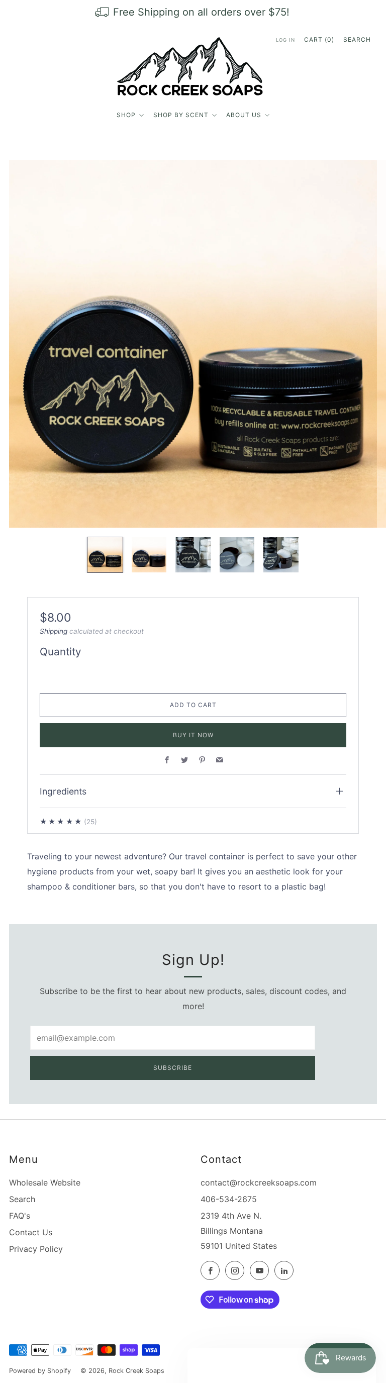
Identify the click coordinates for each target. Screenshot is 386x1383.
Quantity (60, 651)
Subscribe (172, 1067)
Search (357, 39)
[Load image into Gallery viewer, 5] (281, 554)
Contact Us (30, 1232)
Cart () (319, 39)
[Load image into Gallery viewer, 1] (105, 554)
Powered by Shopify (40, 1370)
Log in (285, 40)
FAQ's (19, 1216)
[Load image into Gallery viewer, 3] (193, 554)
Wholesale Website (44, 1182)
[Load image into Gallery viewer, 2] (149, 554)
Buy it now (193, 735)
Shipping (53, 631)
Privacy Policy (36, 1249)
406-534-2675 (229, 1199)
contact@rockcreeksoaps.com (259, 1182)
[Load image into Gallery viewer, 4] (237, 554)
